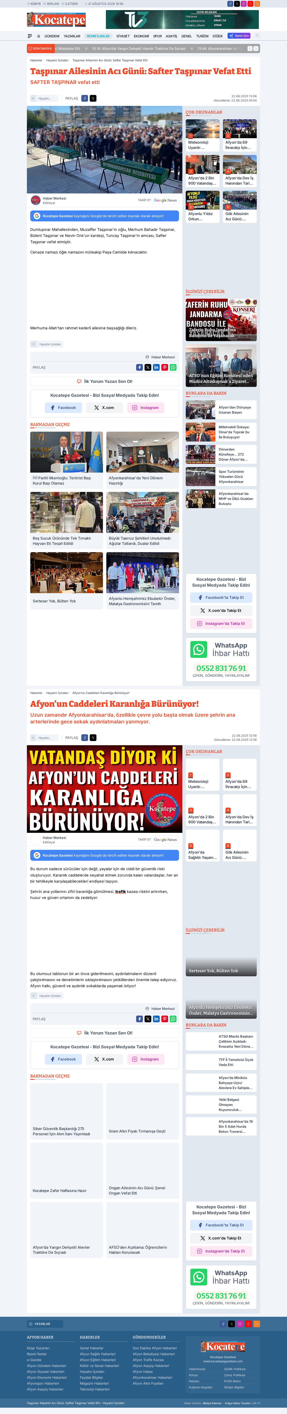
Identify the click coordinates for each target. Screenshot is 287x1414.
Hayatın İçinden (57, 60)
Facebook (67, 407)
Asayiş (171, 36)
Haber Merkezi (54, 200)
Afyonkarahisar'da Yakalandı (192, 48)
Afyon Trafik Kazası (148, 1360)
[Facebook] (230, 4)
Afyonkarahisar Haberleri (152, 1377)
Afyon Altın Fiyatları (148, 1383)
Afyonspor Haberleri (43, 1383)
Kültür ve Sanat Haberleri (99, 1366)
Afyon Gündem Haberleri (46, 1366)
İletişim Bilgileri (234, 1387)
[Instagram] (244, 4)
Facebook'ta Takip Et (225, 597)
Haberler (36, 60)
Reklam (53, 3)
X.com (108, 407)
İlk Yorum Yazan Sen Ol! (108, 381)
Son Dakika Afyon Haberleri (155, 1348)
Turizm (202, 36)
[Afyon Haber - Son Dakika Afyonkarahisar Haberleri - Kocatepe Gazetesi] (223, 1346)
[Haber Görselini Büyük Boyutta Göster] (104, 149)
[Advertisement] (104, 291)
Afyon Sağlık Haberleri (98, 1354)
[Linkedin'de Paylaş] (156, 367)
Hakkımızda (197, 1369)
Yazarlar (72, 36)
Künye (36, 3)
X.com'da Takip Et (224, 610)
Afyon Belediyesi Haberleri (154, 1354)
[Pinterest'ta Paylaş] (164, 367)
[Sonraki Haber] (255, 48)
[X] (237, 4)
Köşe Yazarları (38, 1348)
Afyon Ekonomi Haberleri (47, 1377)
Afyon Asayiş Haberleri (45, 1389)
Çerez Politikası (234, 1375)
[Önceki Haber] (250, 48)
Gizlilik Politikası (235, 1369)
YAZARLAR (42, 1324)
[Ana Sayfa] (38, 36)
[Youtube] (250, 4)
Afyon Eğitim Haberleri (98, 1360)
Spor (157, 36)
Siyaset (122, 36)
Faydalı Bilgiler (91, 1377)
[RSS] (257, 4)
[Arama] (257, 35)
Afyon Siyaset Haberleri (45, 1371)
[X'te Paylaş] (93, 98)
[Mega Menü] (30, 36)
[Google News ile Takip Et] (165, 200)
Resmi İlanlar (37, 1354)
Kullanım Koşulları (200, 1387)
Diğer (217, 36)
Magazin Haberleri (94, 1383)
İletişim (71, 3)
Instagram (150, 407)
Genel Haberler (92, 1348)
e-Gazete (34, 1360)
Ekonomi (141, 36)
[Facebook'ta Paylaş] (84, 98)
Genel (186, 36)
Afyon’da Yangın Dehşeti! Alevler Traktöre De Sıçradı (104, 48)
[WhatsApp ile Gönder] (173, 367)
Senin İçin (242, 35)
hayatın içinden (43, 99)
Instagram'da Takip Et (225, 623)
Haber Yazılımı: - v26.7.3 (222, 1403)
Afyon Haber (143, 1371)
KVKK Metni (232, 1381)
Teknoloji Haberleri (95, 1389)
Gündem (52, 36)
